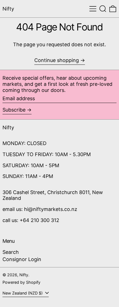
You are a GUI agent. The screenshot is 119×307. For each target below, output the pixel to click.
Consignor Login (21, 259)
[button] (103, 8)
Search (10, 252)
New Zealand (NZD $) (23, 293)
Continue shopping (56, 60)
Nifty (8, 9)
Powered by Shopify (21, 282)
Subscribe (13, 110)
